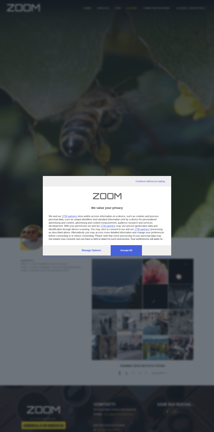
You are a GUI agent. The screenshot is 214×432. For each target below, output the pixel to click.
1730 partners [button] (69, 216)
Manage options (91, 250)
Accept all (126, 250)
